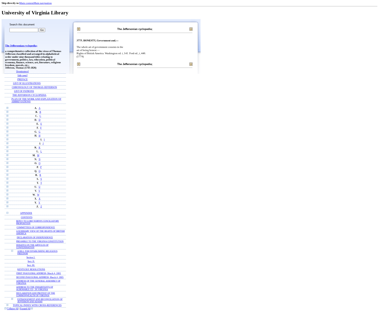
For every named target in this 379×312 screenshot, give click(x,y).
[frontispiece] (22, 71)
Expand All (25, 308)
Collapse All (12, 308)
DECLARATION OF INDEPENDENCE (35, 237)
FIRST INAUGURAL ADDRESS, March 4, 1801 (38, 273)
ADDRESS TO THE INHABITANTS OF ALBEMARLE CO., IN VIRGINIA (34, 288)
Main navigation (43, 3)
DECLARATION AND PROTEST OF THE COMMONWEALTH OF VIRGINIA (35, 294)
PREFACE (22, 79)
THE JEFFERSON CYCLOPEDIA (29, 95)
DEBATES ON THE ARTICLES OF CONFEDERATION (32, 246)
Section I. (30, 257)
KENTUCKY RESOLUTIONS (31, 269)
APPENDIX (26, 213)
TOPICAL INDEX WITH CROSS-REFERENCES (37, 305)
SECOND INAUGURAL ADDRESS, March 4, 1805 (40, 277)
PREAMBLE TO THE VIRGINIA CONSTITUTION (40, 241)
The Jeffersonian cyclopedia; (21, 45)
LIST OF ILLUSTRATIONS (27, 83)
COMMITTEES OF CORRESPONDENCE (36, 227)
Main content (26, 3)
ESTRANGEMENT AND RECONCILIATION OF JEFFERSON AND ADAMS (40, 300)
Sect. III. (31, 265)
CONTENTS (26, 217)
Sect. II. (31, 261)
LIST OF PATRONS (24, 91)
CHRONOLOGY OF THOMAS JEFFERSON (34, 87)
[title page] (22, 75)
